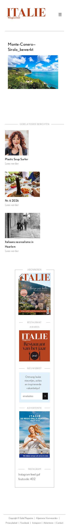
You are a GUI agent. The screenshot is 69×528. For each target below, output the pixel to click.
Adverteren (49, 523)
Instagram (36, 523)
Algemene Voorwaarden (47, 518)
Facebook (24, 523)
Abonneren (34, 270)
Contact (59, 523)
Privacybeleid (11, 523)
